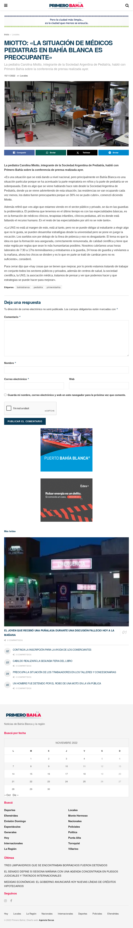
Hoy (6, 838)
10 (66, 766)
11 (84, 766)
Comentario (12, 317)
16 (48, 773)
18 (84, 773)
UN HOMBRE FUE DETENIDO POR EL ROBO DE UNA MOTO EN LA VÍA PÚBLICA (57, 683)
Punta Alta (74, 838)
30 (48, 789)
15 (31, 773)
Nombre (10, 363)
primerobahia (53, 287)
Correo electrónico (16, 379)
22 (31, 781)
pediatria (38, 287)
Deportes (9, 810)
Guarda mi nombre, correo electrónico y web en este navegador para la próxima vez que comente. (67, 395)
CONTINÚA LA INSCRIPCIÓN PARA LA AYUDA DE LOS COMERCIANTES (52, 649)
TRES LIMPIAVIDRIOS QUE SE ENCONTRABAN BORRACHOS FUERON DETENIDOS (55, 865)
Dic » (16, 795)
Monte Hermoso (78, 815)
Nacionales (75, 821)
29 (31, 789)
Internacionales (13, 843)
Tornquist (74, 843)
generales (10, 832)
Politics (72, 832)
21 (13, 781)
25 (84, 781)
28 (13, 789)
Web (71, 379)
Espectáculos (12, 827)
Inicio (6, 34)
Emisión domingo (15, 821)
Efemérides (11, 815)
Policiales (74, 827)
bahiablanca (23, 287)
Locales (15, 34)
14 (13, 773)
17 (66, 773)
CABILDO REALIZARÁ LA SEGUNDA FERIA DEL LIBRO (42, 661)
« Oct (7, 795)
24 (66, 781)
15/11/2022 (9, 75)
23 (48, 781)
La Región (10, 849)
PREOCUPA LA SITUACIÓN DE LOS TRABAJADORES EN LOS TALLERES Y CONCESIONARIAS (64, 672)
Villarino (73, 849)
